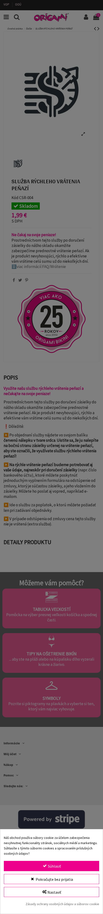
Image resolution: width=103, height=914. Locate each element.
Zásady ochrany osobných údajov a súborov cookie (62, 904)
